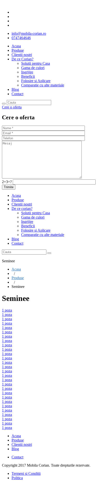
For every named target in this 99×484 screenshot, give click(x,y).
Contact (17, 94)
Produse (18, 50)
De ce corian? (22, 208)
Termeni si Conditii (26, 473)
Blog (15, 89)
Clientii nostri (22, 55)
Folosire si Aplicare (35, 81)
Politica (17, 478)
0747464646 (21, 38)
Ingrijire (27, 72)
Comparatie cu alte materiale (42, 85)
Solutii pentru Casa (35, 63)
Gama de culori (32, 68)
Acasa (16, 46)
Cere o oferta (12, 107)
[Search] (4, 103)
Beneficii (28, 76)
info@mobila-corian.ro (29, 33)
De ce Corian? (22, 59)
